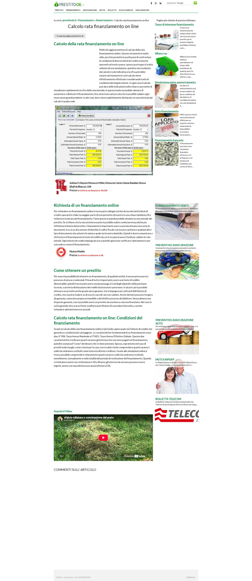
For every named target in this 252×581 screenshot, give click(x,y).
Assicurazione (90, 10)
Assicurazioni (142, 10)
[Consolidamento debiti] (177, 221)
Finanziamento (73, 10)
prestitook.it (69, 20)
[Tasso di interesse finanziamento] (167, 38)
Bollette (112, 10)
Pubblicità (191, 577)
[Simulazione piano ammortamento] (167, 96)
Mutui (102, 10)
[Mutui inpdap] (177, 375)
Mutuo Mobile (77, 251)
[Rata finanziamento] (167, 125)
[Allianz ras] (167, 67)
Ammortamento (104, 20)
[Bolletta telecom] (177, 414)
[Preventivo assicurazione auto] (177, 335)
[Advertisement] (84, 17)
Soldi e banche (126, 10)
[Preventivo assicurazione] (177, 260)
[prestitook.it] (70, 3)
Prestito (59, 10)
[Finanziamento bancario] (167, 154)
